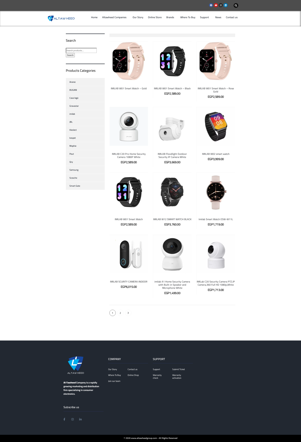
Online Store (155, 17)
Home (94, 17)
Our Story (138, 17)
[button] (236, 5)
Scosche (73, 178)
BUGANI (73, 90)
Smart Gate (74, 186)
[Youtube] (216, 5)
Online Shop (133, 375)
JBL (71, 122)
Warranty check (157, 376)
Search (70, 55)
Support (204, 17)
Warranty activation (176, 376)
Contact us (232, 17)
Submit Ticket (178, 369)
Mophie (72, 146)
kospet (72, 138)
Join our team (114, 381)
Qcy (71, 162)
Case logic (74, 98)
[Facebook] (211, 5)
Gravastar (74, 106)
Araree (72, 82)
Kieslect (73, 130)
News (218, 17)
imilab (72, 114)
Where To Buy (187, 17)
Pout (71, 154)
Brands (170, 17)
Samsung (73, 170)
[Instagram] (221, 5)
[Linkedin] (226, 5)
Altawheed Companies (114, 17)
